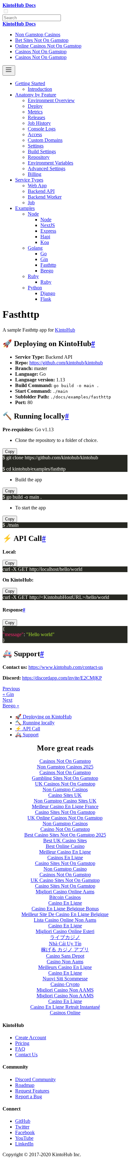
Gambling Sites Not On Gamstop (65, 778)
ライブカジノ (65, 937)
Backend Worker (45, 197)
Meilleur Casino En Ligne (65, 852)
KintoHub (65, 330)
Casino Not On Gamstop (65, 829)
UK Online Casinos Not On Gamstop (65, 818)
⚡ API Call (27, 728)
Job (31, 202)
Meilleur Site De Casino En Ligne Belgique (65, 914)
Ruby (33, 276)
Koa (44, 242)
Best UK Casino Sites (65, 840)
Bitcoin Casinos (65, 897)
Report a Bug (28, 1096)
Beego (46, 270)
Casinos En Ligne (65, 857)
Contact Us (26, 1054)
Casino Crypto (65, 984)
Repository (39, 157)
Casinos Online (65, 1012)
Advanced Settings (46, 168)
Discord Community (35, 1079)
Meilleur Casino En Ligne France (65, 806)
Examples (25, 208)
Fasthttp (48, 265)
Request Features (32, 1090)
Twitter (22, 1126)
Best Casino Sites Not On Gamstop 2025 (65, 835)
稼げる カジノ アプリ (65, 949)
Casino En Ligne (65, 903)
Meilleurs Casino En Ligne (65, 967)
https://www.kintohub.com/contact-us (65, 667)
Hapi (45, 236)
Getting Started (30, 83)
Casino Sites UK (65, 795)
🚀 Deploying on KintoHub (43, 716)
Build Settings (42, 151)
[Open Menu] (9, 70)
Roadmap (24, 1085)
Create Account (30, 1037)
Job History (39, 123)
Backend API (41, 191)
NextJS (47, 225)
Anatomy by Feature (35, 94)
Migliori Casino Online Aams (65, 891)
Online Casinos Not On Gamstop (48, 46)
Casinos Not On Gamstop (41, 51)
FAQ (20, 1049)
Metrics (35, 111)
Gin (44, 259)
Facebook (25, 1132)
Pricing (22, 1043)
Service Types (29, 180)
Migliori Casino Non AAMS (65, 990)
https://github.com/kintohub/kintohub (66, 362)
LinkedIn (24, 1143)
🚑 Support (26, 734)
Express (48, 231)
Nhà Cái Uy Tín (65, 943)
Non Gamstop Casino (65, 869)
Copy (10, 451)
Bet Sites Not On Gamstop (41, 40)
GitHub (22, 1121)
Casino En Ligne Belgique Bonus (65, 908)
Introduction (40, 89)
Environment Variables (50, 162)
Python (35, 287)
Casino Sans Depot (65, 956)
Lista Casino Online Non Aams (65, 920)
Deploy (35, 106)
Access (35, 134)
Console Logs (42, 128)
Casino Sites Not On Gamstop (65, 812)
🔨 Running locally (35, 722)
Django (47, 293)
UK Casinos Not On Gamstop (65, 783)
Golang (35, 248)
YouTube (24, 1138)
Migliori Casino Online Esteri (65, 931)
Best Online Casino (65, 846)
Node (33, 214)
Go (43, 253)
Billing (34, 174)
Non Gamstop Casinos (37, 34)
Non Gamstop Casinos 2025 (65, 766)
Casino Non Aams (65, 961)
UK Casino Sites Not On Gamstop (65, 880)
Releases (36, 117)
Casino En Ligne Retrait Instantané (65, 1007)
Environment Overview (51, 100)
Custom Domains (45, 140)
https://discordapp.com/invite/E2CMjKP (62, 678)
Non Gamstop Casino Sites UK (65, 800)
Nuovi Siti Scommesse (65, 978)
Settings (36, 145)
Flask (45, 299)
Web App (37, 185)
